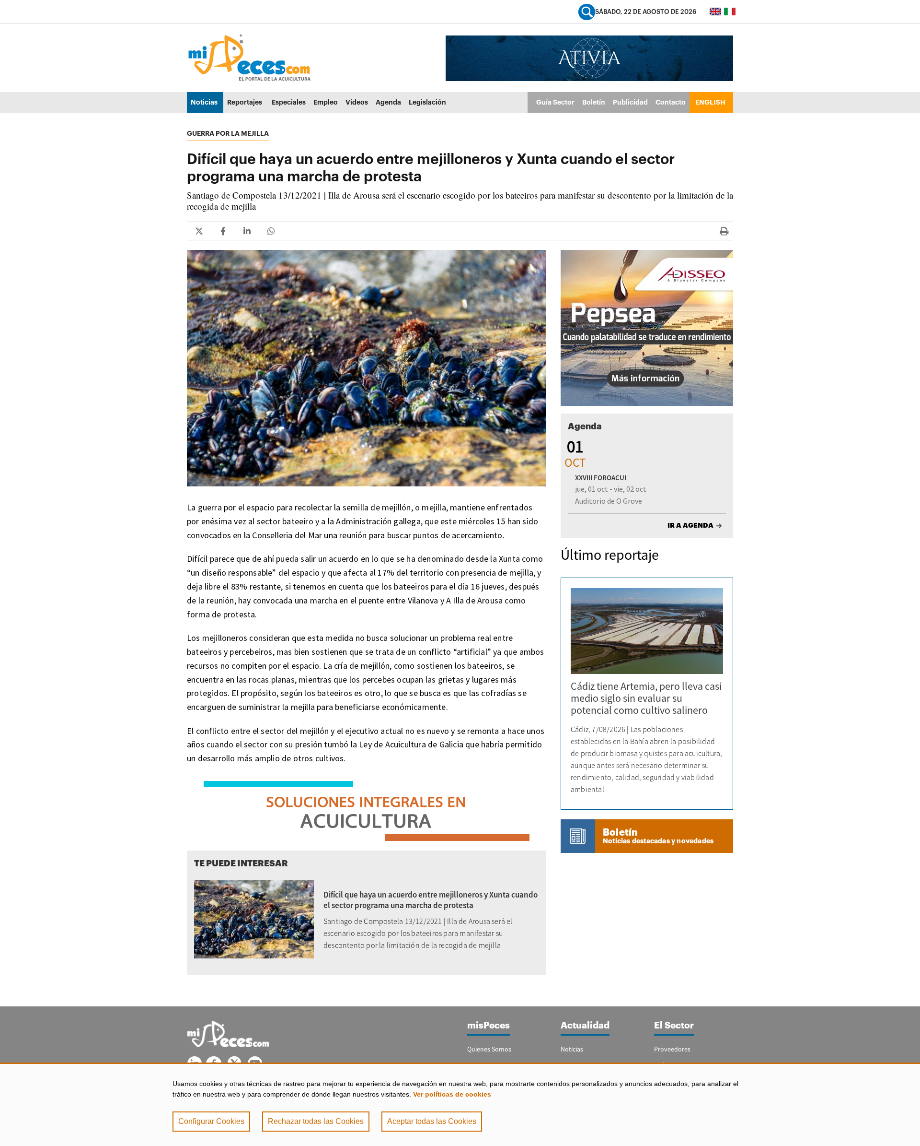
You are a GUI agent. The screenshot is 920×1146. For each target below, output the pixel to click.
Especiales (289, 102)
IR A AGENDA (690, 525)
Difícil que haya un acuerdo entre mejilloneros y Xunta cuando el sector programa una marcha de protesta (430, 899)
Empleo (325, 102)
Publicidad (630, 102)
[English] (715, 11)
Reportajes (244, 102)
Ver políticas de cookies (452, 1094)
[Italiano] (730, 11)
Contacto (671, 102)
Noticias (204, 102)
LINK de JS (198, 230)
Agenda (388, 102)
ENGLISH (710, 102)
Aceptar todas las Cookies (431, 1121)
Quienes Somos (489, 1049)
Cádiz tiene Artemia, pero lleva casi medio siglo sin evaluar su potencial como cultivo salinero (646, 698)
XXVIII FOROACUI (600, 477)
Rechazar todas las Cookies (316, 1121)
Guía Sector (555, 102)
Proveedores (672, 1049)
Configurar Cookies (211, 1121)
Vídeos (356, 102)
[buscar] (586, 11)
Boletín (593, 102)
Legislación (427, 102)
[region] (460, 1104)
